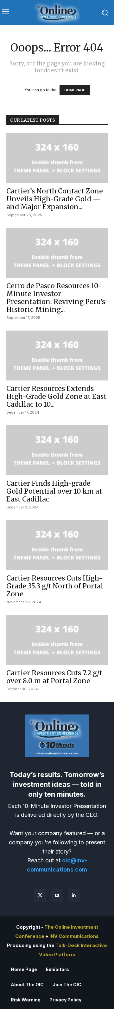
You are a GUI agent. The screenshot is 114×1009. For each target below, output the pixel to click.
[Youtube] (57, 895)
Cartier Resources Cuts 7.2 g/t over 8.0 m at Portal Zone (54, 677)
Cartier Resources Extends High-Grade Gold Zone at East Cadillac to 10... (56, 396)
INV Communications (74, 936)
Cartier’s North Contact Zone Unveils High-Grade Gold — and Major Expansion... (54, 199)
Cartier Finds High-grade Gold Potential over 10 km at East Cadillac (54, 491)
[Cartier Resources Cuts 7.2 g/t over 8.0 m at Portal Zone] (57, 640)
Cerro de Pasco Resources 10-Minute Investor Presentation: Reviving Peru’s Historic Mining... (55, 298)
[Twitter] (40, 895)
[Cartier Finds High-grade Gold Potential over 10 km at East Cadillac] (57, 450)
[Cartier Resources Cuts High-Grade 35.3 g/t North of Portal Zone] (57, 545)
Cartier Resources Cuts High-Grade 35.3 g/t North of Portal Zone (54, 586)
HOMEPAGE (74, 90)
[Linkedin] (74, 895)
